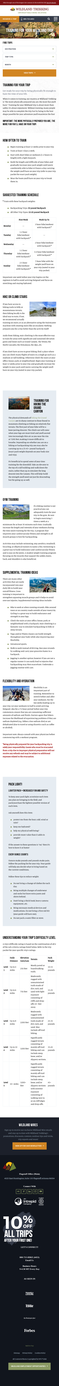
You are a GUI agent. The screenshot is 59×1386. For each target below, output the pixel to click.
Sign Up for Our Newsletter (28, 1146)
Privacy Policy (27, 1353)
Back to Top (30, 1346)
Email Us (29, 1260)
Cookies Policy (40, 1353)
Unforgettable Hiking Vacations (32, 13)
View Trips (28, 73)
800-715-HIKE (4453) (29, 1257)
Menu (55, 20)
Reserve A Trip (9, 19)
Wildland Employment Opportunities (28, 1366)
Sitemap (17, 1353)
